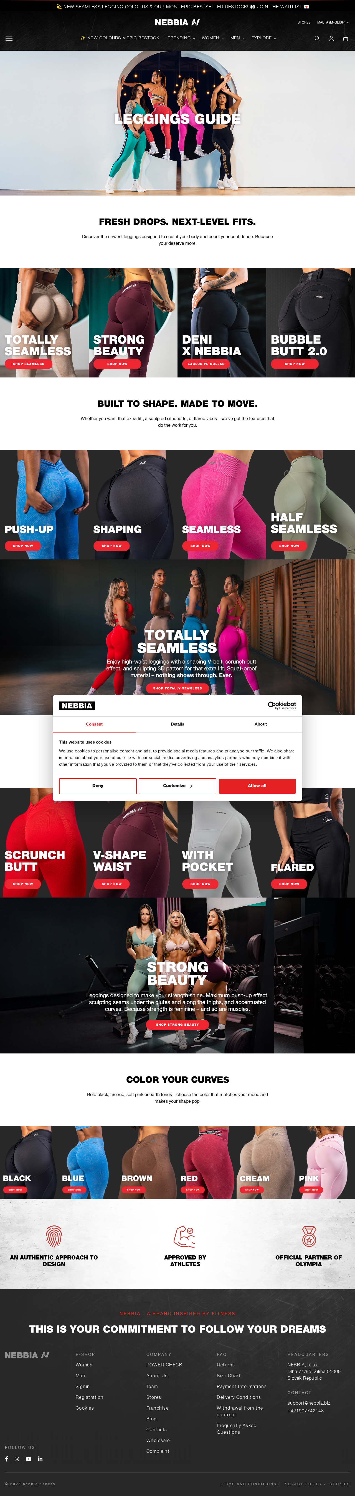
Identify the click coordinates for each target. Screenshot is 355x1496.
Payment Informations (242, 1387)
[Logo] (177, 22)
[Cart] (346, 38)
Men (235, 38)
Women (210, 38)
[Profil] (331, 38)
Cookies (85, 1409)
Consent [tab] (94, 724)
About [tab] (261, 724)
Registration (90, 1398)
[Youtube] (28, 1459)
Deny (97, 786)
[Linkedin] (40, 1459)
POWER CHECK (164, 1365)
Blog (151, 1419)
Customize (174, 786)
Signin (83, 1387)
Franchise (157, 1409)
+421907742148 (306, 1411)
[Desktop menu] (9, 38)
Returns (226, 1365)
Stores (304, 22)
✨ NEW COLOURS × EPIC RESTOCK (120, 38)
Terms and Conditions (248, 1484)
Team (152, 1387)
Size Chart (228, 1376)
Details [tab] (177, 724)
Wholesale (158, 1441)
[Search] (317, 38)
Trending (179, 38)
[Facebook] (6, 1459)
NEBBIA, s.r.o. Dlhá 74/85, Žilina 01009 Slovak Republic (314, 1372)
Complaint (158, 1452)
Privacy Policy (303, 1484)
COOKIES (339, 1484)
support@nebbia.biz (309, 1404)
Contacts (156, 1430)
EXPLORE (262, 38)
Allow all (257, 786)
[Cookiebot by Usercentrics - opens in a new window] (272, 705)
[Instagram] (17, 1459)
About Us (157, 1376)
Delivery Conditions (239, 1398)
